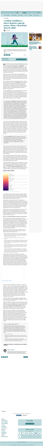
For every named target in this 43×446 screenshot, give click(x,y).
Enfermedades (7, 15)
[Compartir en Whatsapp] (4, 55)
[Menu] (2, 13)
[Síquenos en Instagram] (27, 433)
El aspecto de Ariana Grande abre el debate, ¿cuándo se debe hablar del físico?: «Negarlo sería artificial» (33, 48)
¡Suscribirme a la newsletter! (21, 59)
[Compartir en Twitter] (9, 55)
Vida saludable (14, 15)
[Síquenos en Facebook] (19, 433)
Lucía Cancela (8, 30)
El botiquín (30, 15)
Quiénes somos (5, 436)
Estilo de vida (36, 15)
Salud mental (20, 15)
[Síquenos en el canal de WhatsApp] (19, 436)
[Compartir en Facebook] (8, 55)
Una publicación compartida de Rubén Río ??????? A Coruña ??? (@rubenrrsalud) (13, 281)
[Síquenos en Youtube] (36, 433)
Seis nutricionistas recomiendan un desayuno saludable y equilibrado (15, 345)
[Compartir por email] (6, 55)
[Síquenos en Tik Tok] (40, 433)
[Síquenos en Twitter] (23, 433)
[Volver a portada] (21, 13)
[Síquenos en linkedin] (31, 433)
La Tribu (25, 15)
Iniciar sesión (25, 415)
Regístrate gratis (18, 415)
